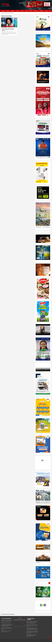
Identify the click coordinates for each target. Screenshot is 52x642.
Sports (26, 10)
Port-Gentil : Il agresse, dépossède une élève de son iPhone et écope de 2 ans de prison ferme (6, 628)
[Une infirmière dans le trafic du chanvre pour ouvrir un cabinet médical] (9, 22)
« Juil (14, 628)
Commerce (3, 26)
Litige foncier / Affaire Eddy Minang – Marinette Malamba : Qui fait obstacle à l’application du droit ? (32, 622)
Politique (7, 10)
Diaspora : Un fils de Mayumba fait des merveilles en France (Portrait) (32, 625)
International (35, 10)
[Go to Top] (50, 638)
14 (21, 623)
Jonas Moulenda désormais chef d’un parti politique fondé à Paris (31, 635)
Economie (12, 10)
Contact (46, 10)
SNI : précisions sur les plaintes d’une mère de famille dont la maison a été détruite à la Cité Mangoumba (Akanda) (7, 625)
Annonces (41, 10)
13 (19, 623)
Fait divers (7, 26)
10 (14, 623)
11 (16, 623)
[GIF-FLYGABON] (43, 418)
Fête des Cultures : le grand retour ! (6, 622)
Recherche (49, 583)
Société (22, 10)
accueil (3, 10)
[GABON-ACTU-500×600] (43, 398)
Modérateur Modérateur (10, 31)
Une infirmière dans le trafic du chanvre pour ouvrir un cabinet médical (8, 29)
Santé (30, 10)
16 (24, 623)
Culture (17, 10)
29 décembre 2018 (4, 31)
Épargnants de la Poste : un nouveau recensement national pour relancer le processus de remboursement (32, 629)
